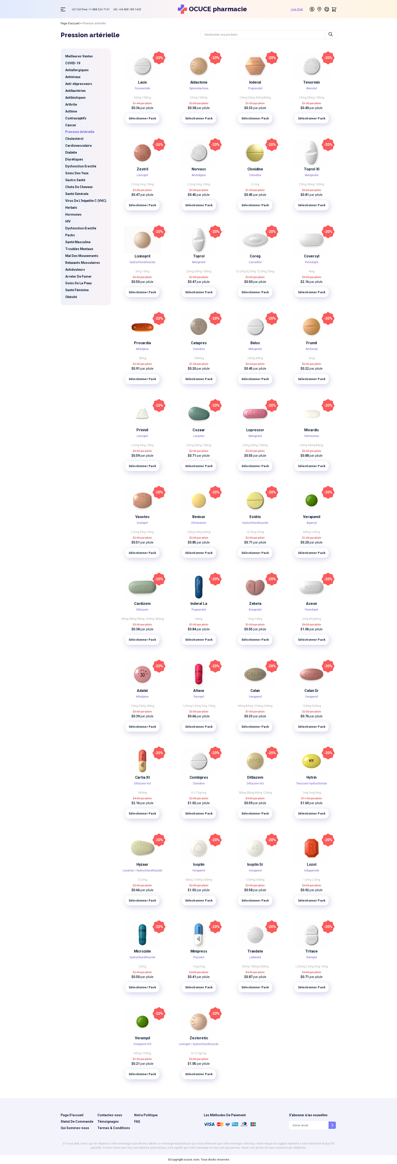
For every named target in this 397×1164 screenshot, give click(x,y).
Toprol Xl (311, 169)
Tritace (311, 951)
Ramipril (199, 696)
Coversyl (311, 256)
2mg (305, 618)
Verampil (142, 1038)
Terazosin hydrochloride (311, 783)
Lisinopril (142, 175)
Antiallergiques (77, 70)
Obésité (71, 297)
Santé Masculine (78, 242)
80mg (267, 97)
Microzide (142, 951)
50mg (311, 97)
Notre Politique (146, 1115)
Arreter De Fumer (78, 276)
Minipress (198, 951)
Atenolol (311, 88)
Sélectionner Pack (142, 118)
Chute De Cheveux (79, 187)
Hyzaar (142, 864)
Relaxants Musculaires (82, 263)
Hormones (73, 214)
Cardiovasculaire (78, 145)
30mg (142, 358)
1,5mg (307, 879)
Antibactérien (75, 91)
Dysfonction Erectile (80, 166)
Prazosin (198, 957)
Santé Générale (76, 194)
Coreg (255, 256)
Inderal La (198, 603)
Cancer (70, 125)
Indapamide (311, 870)
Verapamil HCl (142, 1044)
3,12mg (241, 271)
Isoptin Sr (255, 864)
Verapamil (311, 517)
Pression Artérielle (79, 132)
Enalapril (142, 522)
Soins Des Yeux (76, 173)
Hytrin (311, 777)
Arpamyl (311, 522)
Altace (198, 690)
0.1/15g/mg (198, 792)
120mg (315, 532)
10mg (243, 97)
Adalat (142, 690)
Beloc (255, 343)
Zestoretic (199, 1038)
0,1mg (255, 184)
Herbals (71, 207)
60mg (133, 618)
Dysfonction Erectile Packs (80, 231)
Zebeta (255, 603)
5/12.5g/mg (198, 1053)
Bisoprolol (255, 609)
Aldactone (198, 82)
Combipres (199, 777)
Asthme (71, 111)
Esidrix (255, 517)
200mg (264, 966)
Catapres (199, 343)
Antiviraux (72, 77)
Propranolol (255, 88)
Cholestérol (74, 139)
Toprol (198, 256)
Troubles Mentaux (79, 249)
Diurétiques (74, 159)
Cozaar (199, 430)
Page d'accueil (70, 23)
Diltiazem (142, 609)
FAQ (137, 1121)
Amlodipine (199, 175)
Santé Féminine (77, 290)
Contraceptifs (75, 118)
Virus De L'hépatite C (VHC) (85, 201)
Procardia (142, 343)
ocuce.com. (191, 1159)
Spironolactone (198, 88)
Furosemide (142, 88)
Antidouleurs (75, 269)
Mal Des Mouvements (81, 256)
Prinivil (142, 430)
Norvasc (199, 169)
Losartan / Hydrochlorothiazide (142, 870)
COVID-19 (72, 63)
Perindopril (311, 262)
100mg (146, 97)
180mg (159, 618)
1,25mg (187, 705)
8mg (318, 618)
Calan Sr (311, 690)
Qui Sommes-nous (75, 1128)
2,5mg (135, 184)
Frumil (311, 343)
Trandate (255, 951)
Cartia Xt (142, 777)
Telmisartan (311, 436)
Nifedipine (142, 349)
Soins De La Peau (78, 283)
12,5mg (262, 271)
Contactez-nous (109, 1115)
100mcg (199, 358)
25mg (194, 97)
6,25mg (251, 271)
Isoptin (198, 864)
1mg (305, 792)
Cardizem (142, 603)
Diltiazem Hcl (142, 783)
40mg (138, 97)
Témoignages (108, 1121)
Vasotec (142, 517)
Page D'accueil (72, 1115)
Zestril (142, 169)
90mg (141, 618)
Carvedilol (255, 262)
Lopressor (255, 430)
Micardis (311, 430)
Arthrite (71, 104)
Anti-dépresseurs (78, 84)
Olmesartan (198, 522)
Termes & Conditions (113, 1128)
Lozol (311, 864)
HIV (68, 221)
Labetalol (255, 957)
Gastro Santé (75, 180)
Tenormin (311, 82)
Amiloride (312, 349)
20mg (251, 97)
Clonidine (255, 169)
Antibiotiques (75, 97)
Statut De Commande (77, 1121)
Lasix (142, 82)
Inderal (255, 82)
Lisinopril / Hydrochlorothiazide (198, 1044)
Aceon (311, 603)
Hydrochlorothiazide (142, 262)
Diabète (71, 152)
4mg (312, 271)
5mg (143, 184)
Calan (255, 690)
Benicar (198, 517)
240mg (268, 705)
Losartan (198, 436)
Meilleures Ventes (79, 56)
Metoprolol (311, 175)
